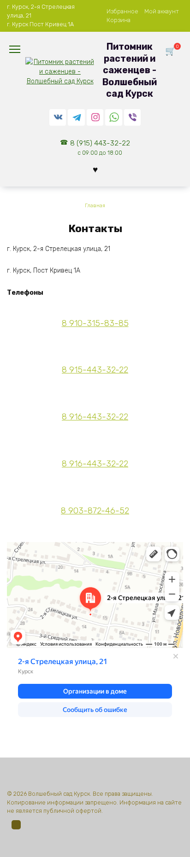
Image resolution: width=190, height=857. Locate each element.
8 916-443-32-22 (95, 417)
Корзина (119, 20)
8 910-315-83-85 (95, 323)
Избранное (122, 11)
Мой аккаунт (161, 11)
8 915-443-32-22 (95, 370)
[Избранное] (95, 170)
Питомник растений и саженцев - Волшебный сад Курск (129, 70)
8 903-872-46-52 (95, 511)
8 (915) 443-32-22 (100, 147)
